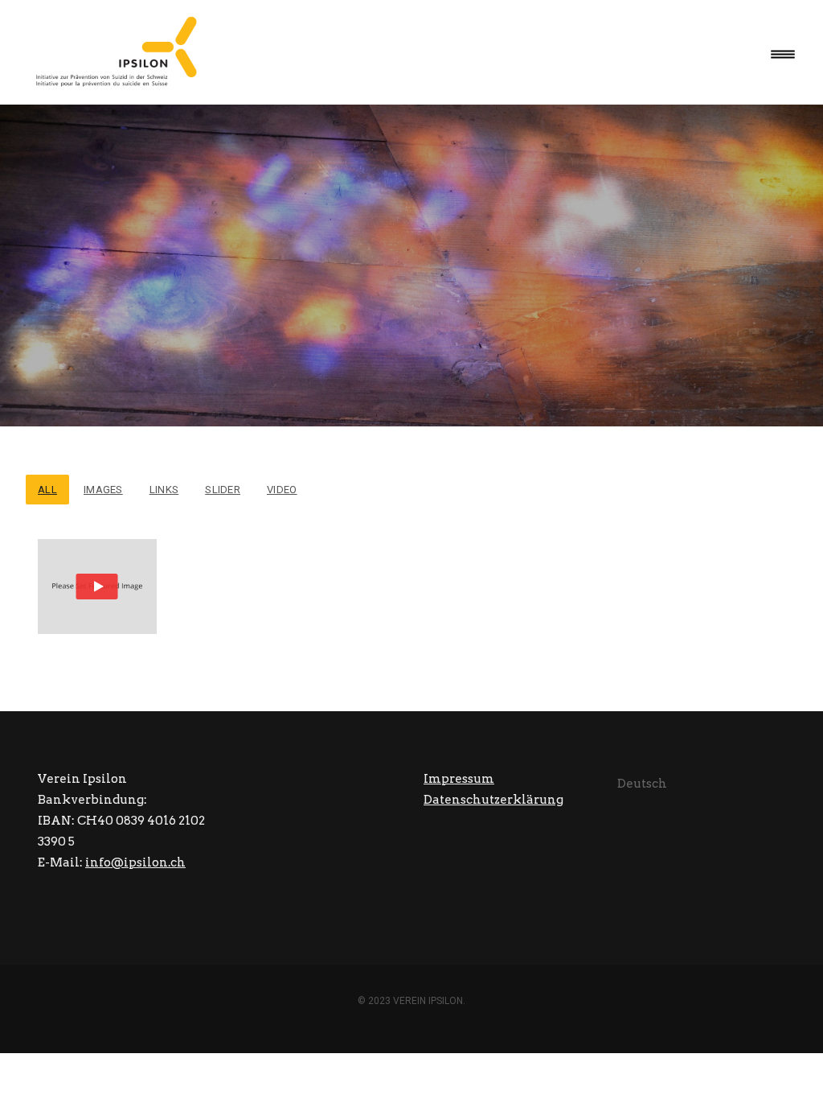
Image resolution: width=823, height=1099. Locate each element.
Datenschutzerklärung (493, 799)
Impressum (459, 779)
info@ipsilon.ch (135, 862)
